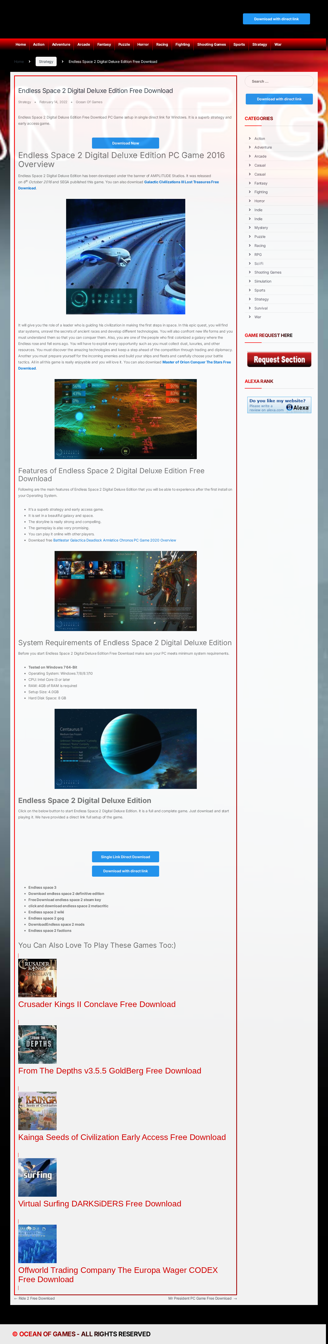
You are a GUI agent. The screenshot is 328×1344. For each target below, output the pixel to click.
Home (21, 44)
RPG (258, 254)
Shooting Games (211, 44)
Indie (258, 210)
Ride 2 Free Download (34, 1298)
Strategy (259, 44)
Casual (259, 165)
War (278, 44)
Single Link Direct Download (125, 857)
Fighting (183, 44)
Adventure (61, 44)
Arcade (83, 44)
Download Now (125, 143)
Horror (143, 44)
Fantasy (104, 44)
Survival (261, 308)
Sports (239, 44)
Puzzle (124, 44)
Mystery (261, 227)
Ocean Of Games (89, 102)
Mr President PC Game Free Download (202, 1298)
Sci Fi (258, 263)
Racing (162, 44)
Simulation (262, 281)
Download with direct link (276, 19)
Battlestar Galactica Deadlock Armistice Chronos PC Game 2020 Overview (114, 540)
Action (38, 44)
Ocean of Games (47, 1334)
